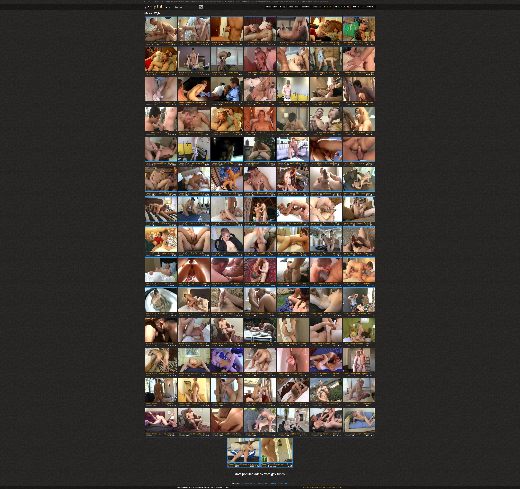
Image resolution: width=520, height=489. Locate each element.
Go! (201, 7)
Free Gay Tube (282, 483)
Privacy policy (337, 487)
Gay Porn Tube (262, 483)
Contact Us (307, 487)
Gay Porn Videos (250, 483)
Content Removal (318, 487)
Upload (328, 487)
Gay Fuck (272, 483)
